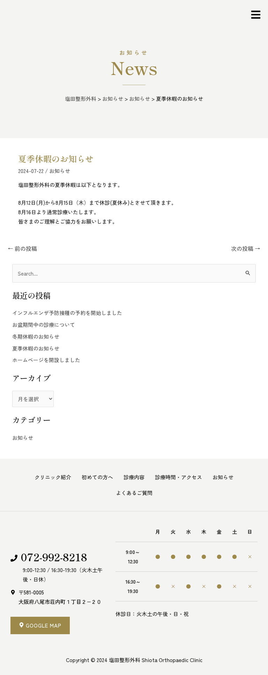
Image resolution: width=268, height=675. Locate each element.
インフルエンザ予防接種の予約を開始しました (67, 312)
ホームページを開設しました (46, 359)
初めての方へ (97, 477)
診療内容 (134, 477)
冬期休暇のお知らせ (35, 336)
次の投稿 (245, 248)
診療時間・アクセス (178, 477)
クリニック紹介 (53, 477)
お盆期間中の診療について (43, 324)
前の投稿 (22, 248)
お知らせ (59, 170)
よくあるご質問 (134, 492)
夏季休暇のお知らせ (35, 348)
